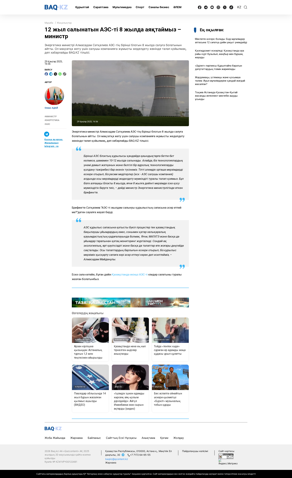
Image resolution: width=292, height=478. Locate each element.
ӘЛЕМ (177, 7)
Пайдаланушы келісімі (195, 451)
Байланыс (94, 437)
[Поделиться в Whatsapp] (60, 74)
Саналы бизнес (159, 7)
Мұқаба (49, 22)
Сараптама (100, 7)
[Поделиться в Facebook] (46, 74)
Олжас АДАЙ (51, 108)
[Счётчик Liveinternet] (225, 456)
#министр (51, 116)
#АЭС (47, 124)
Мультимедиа (122, 7)
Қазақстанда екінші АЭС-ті (130, 274)
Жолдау (178, 437)
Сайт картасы (226, 451)
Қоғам (164, 437)
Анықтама (148, 437)
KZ (239, 7)
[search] (245, 7)
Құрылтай (82, 7)
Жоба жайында (55, 437)
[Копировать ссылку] (64, 74)
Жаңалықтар (64, 22)
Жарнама (76, 437)
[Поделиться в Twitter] (55, 74)
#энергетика (52, 120)
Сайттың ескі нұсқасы (121, 437)
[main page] (56, 7)
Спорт (140, 7)
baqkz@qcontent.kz (116, 459)
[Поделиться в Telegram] (51, 74)
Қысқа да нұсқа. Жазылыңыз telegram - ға (53, 143)
